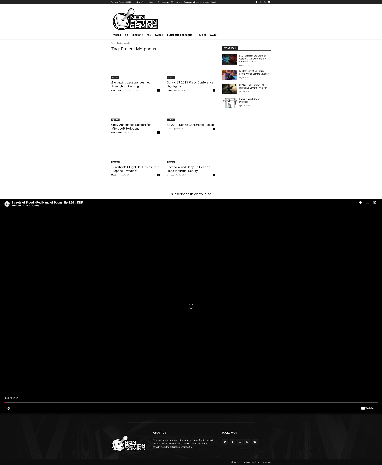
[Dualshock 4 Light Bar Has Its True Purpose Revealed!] (135, 151)
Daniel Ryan (116, 90)
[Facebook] (256, 2)
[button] (267, 35)
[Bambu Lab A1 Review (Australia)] (229, 103)
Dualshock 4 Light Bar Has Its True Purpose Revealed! (135, 169)
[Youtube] (269, 2)
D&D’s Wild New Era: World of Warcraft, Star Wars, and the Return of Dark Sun (252, 59)
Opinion (115, 77)
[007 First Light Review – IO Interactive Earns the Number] (229, 89)
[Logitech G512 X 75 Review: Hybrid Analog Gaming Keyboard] (229, 75)
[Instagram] (260, 2)
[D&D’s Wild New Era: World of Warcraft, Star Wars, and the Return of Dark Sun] (229, 59)
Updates (115, 120)
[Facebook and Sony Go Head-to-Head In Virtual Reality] (191, 151)
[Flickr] (240, 442)
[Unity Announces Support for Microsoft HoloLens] (135, 109)
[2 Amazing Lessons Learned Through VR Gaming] (135, 67)
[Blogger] (225, 442)
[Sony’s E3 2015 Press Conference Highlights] (191, 67)
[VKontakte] (255, 442)
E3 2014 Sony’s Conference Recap (190, 125)
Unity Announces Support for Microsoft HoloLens (131, 126)
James (169, 90)
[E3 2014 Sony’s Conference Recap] (191, 109)
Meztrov (114, 175)
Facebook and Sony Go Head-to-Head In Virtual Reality (189, 169)
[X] (265, 2)
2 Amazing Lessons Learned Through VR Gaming (131, 84)
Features (171, 120)
